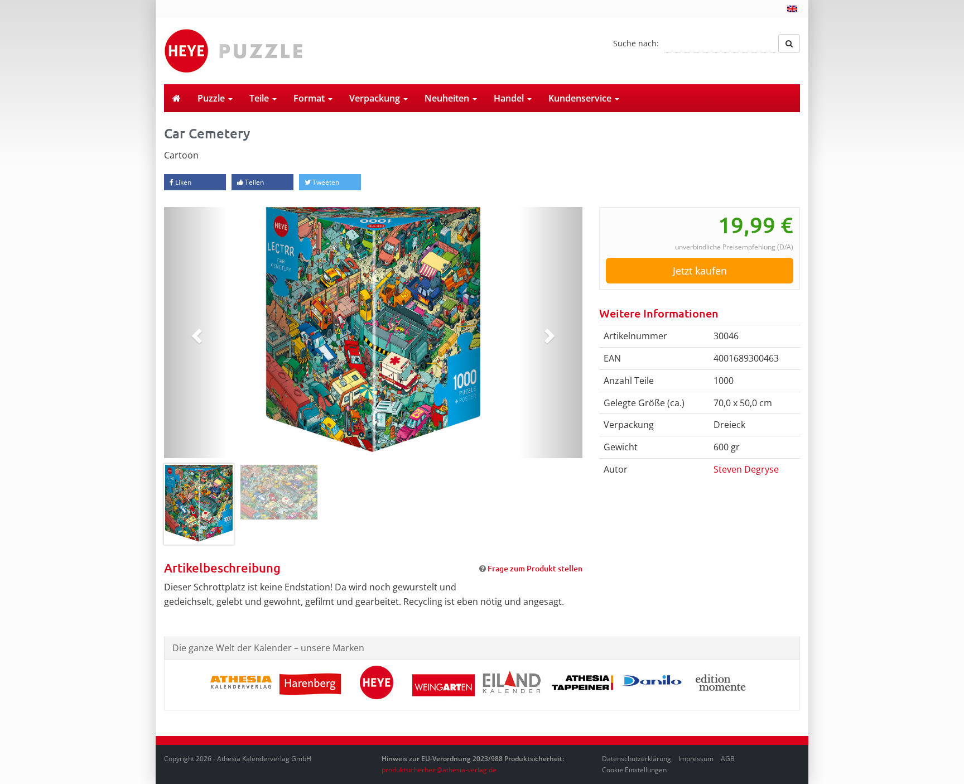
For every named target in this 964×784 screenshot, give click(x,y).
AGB (728, 758)
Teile (260, 98)
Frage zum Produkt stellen (535, 568)
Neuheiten (448, 98)
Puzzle (212, 98)
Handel (510, 98)
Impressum (696, 758)
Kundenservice (581, 98)
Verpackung (375, 98)
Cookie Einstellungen (634, 770)
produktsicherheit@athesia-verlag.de (439, 770)
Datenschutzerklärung (636, 758)
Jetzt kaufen (700, 270)
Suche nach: (636, 43)
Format (310, 98)
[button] (195, 332)
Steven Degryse (746, 469)
